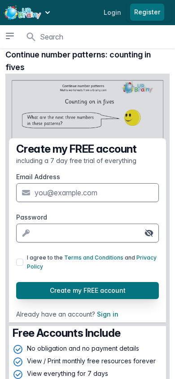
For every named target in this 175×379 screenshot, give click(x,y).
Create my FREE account (88, 290)
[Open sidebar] (9, 36)
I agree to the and (92, 262)
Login (112, 12)
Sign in (107, 314)
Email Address (38, 177)
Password (31, 217)
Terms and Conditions (93, 257)
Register (147, 12)
